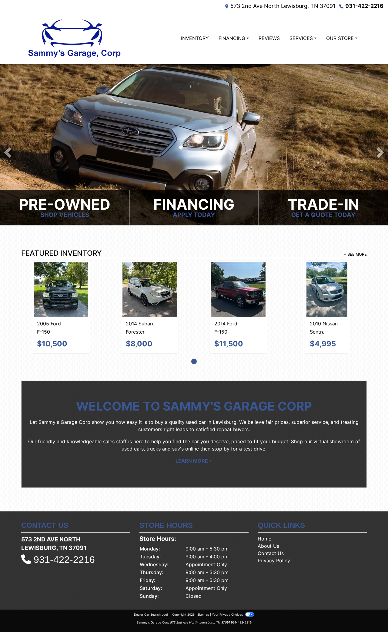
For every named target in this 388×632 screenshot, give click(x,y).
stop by (220, 422)
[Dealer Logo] (74, 38)
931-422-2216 (364, 6)
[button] (7, 152)
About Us (268, 519)
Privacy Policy (274, 534)
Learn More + (194, 434)
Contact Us (271, 527)
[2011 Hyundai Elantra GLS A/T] (283, 276)
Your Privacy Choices (228, 588)
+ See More (355, 254)
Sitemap (203, 588)
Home (264, 512)
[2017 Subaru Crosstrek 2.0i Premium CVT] (105, 275)
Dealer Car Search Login (151, 588)
